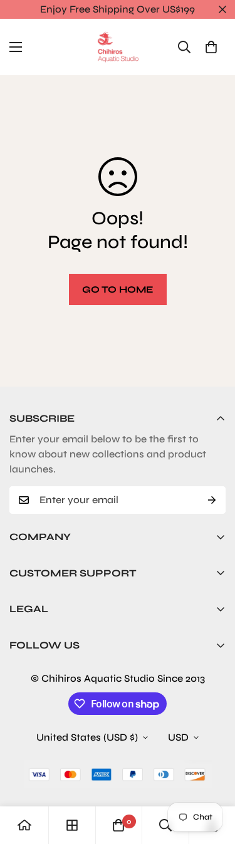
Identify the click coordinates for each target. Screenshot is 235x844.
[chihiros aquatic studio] (118, 47)
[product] (24, 825)
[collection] (72, 825)
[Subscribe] (212, 500)
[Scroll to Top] (212, 777)
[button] (211, 47)
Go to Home (118, 289)
